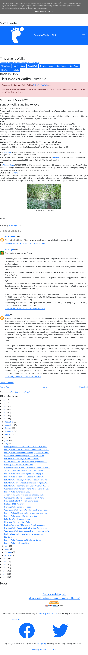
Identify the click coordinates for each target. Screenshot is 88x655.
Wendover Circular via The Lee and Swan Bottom (24, 498)
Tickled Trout (8, 165)
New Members (19, 66)
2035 (5, 400)
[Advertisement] (44, 16)
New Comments (46, 66)
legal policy (41, 643)
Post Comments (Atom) (20, 392)
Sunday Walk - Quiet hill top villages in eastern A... (24, 477)
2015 (5, 577)
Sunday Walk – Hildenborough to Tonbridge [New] (24, 474)
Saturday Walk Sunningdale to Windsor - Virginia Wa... (26, 483)
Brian (7, 315)
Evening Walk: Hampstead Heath (17, 507)
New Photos (61, 66)
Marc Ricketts (11, 236)
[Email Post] (19, 225)
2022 (5, 419)
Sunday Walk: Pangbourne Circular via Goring (22, 540)
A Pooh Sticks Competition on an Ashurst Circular (24, 495)
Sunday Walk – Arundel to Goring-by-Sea (20, 516)
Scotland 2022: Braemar (14, 504)
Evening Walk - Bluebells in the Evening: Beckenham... (25, 528)
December (9, 422)
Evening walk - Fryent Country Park (18, 465)
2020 (5, 561)
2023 (5, 415)
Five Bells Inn (57, 157)
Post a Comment (7, 382)
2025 (5, 409)
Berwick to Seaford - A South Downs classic (21, 501)
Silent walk (8, 537)
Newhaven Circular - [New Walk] (17, 522)
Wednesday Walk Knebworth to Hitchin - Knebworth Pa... (27, 531)
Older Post (83, 387)
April (7, 546)
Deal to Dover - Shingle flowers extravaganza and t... (25, 462)
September (9, 431)
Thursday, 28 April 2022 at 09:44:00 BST (25, 243)
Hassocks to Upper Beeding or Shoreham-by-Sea (24, 456)
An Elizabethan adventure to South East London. (23, 471)
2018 (5, 568)
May (6, 443)
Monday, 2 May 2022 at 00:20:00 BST (23, 377)
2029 (5, 403)
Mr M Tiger (13, 225)
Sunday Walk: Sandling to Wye (16, 543)
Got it (51, 12)
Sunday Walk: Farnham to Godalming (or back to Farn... (26, 453)
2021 (5, 558)
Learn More (40, 12)
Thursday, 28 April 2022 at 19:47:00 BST (25, 309)
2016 (5, 574)
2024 (5, 412)
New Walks (5, 70)
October (8, 428)
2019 (5, 564)
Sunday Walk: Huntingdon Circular (18, 492)
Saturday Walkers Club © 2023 (44, 649)
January (8, 555)
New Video (74, 66)
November (9, 425)
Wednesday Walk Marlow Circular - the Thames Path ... (26, 510)
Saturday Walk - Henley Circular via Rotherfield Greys (25, 480)
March (7, 549)
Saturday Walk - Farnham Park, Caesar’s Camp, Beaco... (26, 486)
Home (2, 63)
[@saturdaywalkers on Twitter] (60, 630)
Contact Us (15, 619)
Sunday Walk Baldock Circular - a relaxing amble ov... (25, 513)
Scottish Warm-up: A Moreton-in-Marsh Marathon (24, 525)
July (6, 437)
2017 (5, 571)
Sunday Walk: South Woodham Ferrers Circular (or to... (26, 450)
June (7, 440)
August (8, 434)
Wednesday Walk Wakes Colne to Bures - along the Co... (26, 489)
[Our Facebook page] (27, 630)
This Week (5, 66)
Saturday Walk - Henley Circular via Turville (21, 459)
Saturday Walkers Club (45, 35)
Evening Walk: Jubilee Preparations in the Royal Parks (25, 447)
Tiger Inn (7, 152)
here (16, 173)
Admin (16, 70)
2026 (5, 406)
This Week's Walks (31, 63)
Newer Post (4, 387)
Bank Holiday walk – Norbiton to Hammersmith (23, 534)
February (8, 552)
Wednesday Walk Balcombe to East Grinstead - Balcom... (27, 468)
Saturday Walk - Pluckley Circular (17, 519)
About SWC (32, 66)
